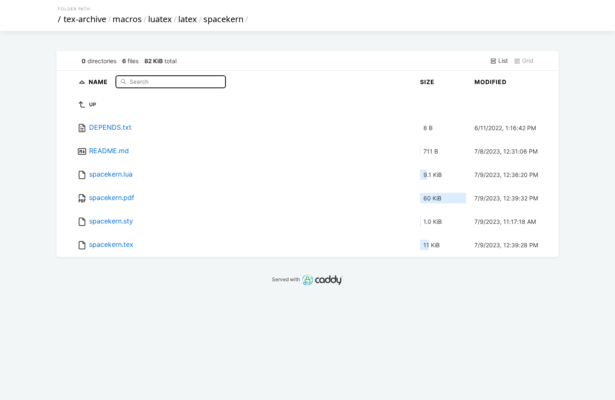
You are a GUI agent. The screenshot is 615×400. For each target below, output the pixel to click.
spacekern (223, 19)
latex (187, 19)
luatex (160, 19)
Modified (490, 81)
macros (127, 19)
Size (427, 81)
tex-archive (85, 19)
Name (99, 81)
